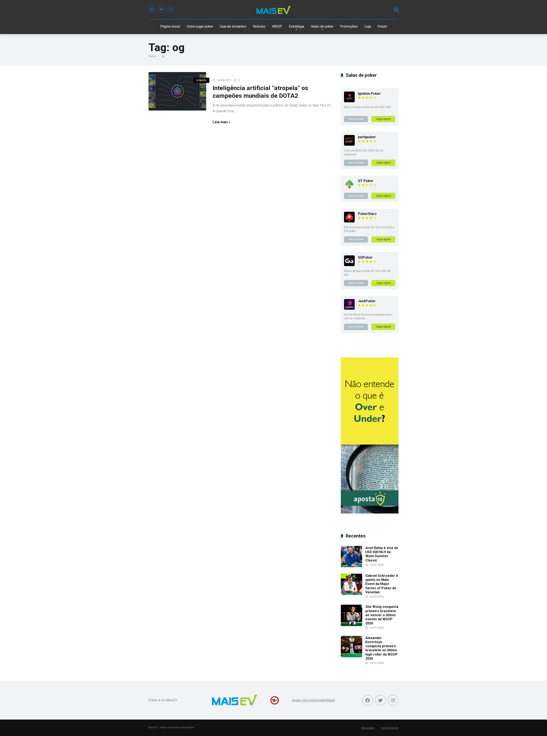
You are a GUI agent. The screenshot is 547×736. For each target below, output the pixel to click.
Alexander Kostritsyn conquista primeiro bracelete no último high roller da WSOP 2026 (381, 648)
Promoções (349, 26)
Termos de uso (389, 727)
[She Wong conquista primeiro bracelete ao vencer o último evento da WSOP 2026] (351, 625)
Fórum (382, 26)
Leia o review (356, 118)
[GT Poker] (349, 188)
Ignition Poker (369, 94)
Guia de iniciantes (233, 26)
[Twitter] (161, 9)
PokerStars (367, 214)
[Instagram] (170, 9)
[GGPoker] (349, 265)
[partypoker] (349, 144)
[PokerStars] (349, 221)
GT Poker (365, 181)
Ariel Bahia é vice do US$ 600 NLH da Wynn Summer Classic (381, 554)
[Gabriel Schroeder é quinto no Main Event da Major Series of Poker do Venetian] (351, 594)
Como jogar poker (200, 26)
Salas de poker (322, 26)
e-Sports (201, 80)
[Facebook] (152, 9)
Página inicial (170, 26)
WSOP (277, 26)
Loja (368, 26)
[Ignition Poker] (349, 101)
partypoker (367, 137)
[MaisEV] (273, 9)
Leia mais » (222, 122)
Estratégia (296, 26)
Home (152, 56)
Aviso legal (367, 727)
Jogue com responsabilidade (313, 700)
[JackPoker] (349, 309)
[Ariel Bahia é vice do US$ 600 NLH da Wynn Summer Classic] (351, 566)
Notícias (259, 26)
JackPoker (367, 301)
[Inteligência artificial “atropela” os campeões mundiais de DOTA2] (177, 91)
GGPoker (365, 257)
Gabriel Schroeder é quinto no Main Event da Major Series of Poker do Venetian (381, 584)
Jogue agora (383, 118)
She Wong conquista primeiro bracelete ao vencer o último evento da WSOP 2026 (381, 615)
